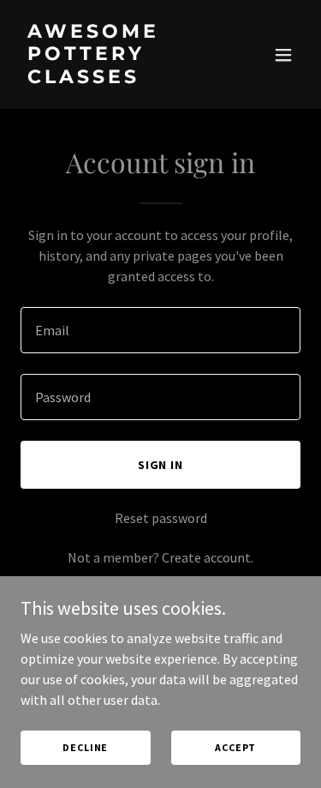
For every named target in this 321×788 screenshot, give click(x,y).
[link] (118, 78)
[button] (283, 55)
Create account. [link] (207, 557)
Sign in (161, 464)
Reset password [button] (161, 517)
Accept (235, 747)
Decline (85, 747)
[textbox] (160, 330)
